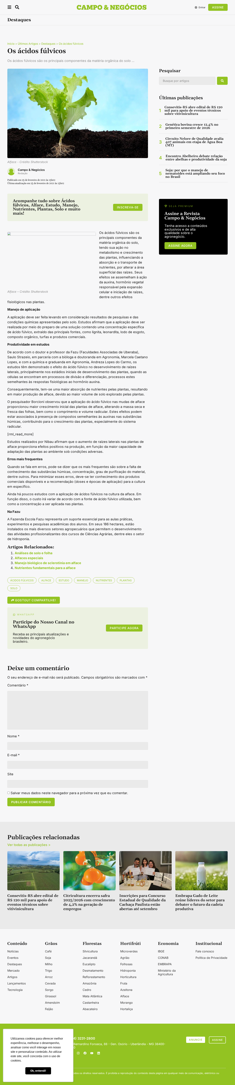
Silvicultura (90, 951)
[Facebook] (85, 1053)
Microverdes (129, 951)
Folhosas (126, 964)
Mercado (13, 970)
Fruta (123, 983)
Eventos (12, 958)
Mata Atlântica (92, 996)
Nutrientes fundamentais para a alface (45, 568)
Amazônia (89, 983)
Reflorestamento (94, 977)
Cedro (87, 990)
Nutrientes (104, 580)
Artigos (12, 977)
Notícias (13, 951)
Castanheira (91, 1002)
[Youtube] (92, 1053)
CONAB (163, 958)
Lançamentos (16, 983)
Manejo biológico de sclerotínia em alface (48, 563)
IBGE (161, 951)
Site (10, 774)
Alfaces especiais (29, 558)
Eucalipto (89, 964)
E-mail (13, 755)
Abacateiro (90, 1009)
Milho (49, 964)
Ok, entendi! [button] (38, 1070)
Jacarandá (90, 958)
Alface (46, 580)
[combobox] (187, 81)
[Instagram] (78, 1053)
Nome (13, 736)
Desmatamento (93, 970)
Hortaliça (126, 1009)
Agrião (124, 958)
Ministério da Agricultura (167, 972)
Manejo (82, 580)
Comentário (17, 685)
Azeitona (126, 990)
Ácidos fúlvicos (22, 580)
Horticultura (128, 977)
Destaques (19, 20)
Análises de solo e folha (33, 553)
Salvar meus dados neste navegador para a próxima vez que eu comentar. (69, 793)
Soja (48, 958)
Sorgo (49, 990)
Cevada (50, 983)
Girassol (50, 996)
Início (11, 43)
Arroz (49, 977)
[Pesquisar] (222, 81)
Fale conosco (205, 951)
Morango (126, 1002)
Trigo (48, 970)
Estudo (64, 580)
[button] (9, 7)
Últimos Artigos (28, 43)
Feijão (49, 1009)
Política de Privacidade (211, 958)
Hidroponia (128, 970)
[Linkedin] (99, 1053)
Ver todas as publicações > (28, 845)
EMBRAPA (165, 964)
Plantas (126, 580)
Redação (23, 173)
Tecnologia (15, 990)
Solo (13, 588)
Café (48, 951)
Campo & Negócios (31, 170)
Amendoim (52, 1002)
